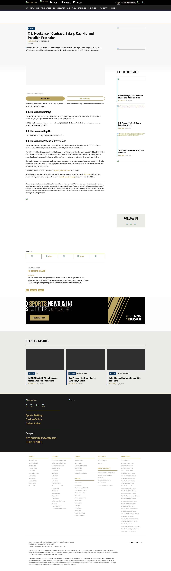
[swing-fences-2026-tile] (131, 36)
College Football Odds (58, 465)
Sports (41, 290)
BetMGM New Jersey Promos (129, 508)
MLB (37, 8)
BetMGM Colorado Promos (128, 475)
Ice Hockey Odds (34, 473)
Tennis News (55, 498)
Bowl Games (78, 483)
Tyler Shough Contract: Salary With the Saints (125, 379)
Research (100, 477)
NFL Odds (54, 478)
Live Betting (32, 475)
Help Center (34, 442)
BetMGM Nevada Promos (128, 506)
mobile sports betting (67, 177)
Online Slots (78, 470)
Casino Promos (125, 460)
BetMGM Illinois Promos (128, 478)
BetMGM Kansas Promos (128, 486)
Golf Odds (32, 470)
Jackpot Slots (79, 460)
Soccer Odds (32, 483)
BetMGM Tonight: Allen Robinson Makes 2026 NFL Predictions (130, 96)
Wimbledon (78, 508)
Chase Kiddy (121, 128)
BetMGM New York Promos (128, 511)
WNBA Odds (55, 488)
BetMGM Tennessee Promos (129, 521)
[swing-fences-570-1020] (131, 185)
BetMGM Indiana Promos (128, 481)
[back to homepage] (44, 2)
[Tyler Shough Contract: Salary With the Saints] (126, 359)
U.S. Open (77, 505)
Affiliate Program (102, 460)
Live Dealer (78, 463)
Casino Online (34, 419)
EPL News (55, 491)
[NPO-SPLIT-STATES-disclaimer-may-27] (65, 220)
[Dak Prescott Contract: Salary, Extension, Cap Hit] (85, 359)
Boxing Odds (32, 465)
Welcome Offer (45, 98)
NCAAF (32, 8)
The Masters (78, 503)
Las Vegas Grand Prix (81, 490)
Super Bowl (78, 500)
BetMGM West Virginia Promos (129, 529)
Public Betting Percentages (105, 485)
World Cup (78, 510)
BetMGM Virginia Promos (128, 524)
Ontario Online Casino (81, 473)
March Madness (79, 515)
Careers (100, 463)
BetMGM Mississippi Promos (129, 501)
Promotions (92, 8)
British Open (78, 485)
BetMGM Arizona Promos (128, 473)
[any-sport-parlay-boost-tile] (131, 57)
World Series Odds (80, 513)
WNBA (74, 8)
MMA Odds (32, 478)
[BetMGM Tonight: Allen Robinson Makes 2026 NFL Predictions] (45, 359)
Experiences (82, 8)
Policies (139, 542)
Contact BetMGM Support (105, 475)
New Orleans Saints (123, 373)
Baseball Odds (33, 460)
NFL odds (87, 174)
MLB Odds (55, 470)
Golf (68, 8)
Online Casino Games (81, 465)
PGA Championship (80, 498)
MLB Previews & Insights (59, 508)
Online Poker (33, 423)
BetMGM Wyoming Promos (128, 531)
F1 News (54, 503)
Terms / (132, 542)
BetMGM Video (122, 101)
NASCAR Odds (33, 481)
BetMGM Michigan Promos (128, 498)
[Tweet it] (34, 256)
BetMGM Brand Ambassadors (106, 472)
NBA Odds (55, 475)
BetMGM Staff (32, 41)
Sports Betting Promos (127, 463)
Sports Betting (34, 415)
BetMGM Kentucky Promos (128, 488)
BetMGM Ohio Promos (127, 516)
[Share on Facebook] (49, 256)
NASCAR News (56, 493)
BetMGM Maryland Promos (128, 493)
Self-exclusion (102, 483)
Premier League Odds (58, 486)
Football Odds (33, 468)
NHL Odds (55, 481)
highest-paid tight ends (62, 170)
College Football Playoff (81, 488)
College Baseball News (58, 501)
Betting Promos (85, 98)
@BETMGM (31, 275)
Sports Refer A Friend (127, 465)
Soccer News (55, 496)
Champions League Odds (59, 460)
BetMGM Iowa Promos (127, 483)
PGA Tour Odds (56, 483)
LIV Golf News (56, 468)
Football (31, 28)
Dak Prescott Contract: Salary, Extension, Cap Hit (129, 124)
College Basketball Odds (59, 463)
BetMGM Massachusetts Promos (130, 496)
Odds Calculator (59, 8)
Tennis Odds (32, 486)
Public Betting (46, 8)
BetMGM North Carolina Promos (130, 513)
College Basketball (80, 493)
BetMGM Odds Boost (127, 470)
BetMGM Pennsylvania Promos (129, 518)
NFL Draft (77, 495)
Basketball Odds (33, 463)
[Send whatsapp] (81, 256)
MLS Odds (55, 473)
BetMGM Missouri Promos (128, 503)
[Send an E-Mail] (65, 256)
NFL (27, 8)
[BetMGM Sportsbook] (33, 2)
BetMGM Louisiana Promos (128, 491)
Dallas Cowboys (81, 373)
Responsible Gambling (41, 438)
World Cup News (56, 506)
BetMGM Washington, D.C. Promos (130, 526)
